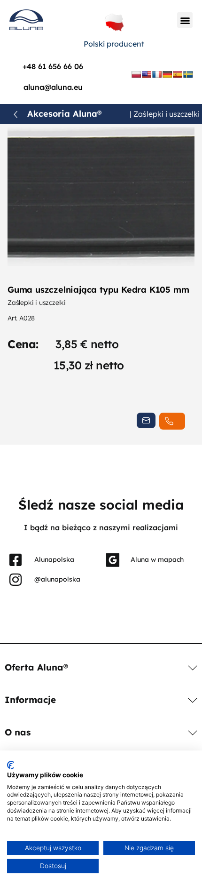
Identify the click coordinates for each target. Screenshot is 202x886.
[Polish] (136, 74)
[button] (185, 20)
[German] (167, 74)
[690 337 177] (172, 421)
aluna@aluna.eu (53, 87)
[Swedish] (188, 74)
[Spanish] (177, 74)
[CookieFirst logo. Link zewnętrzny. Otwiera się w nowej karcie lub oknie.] (10, 765)
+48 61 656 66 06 (53, 66)
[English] (146, 74)
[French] (157, 74)
